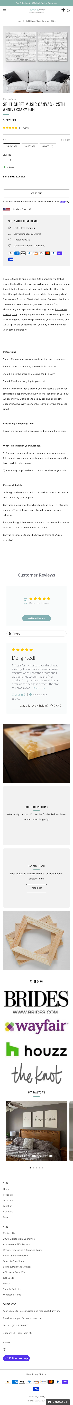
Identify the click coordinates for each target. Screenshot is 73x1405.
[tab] (30, 1167)
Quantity (7, 154)
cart (43, 381)
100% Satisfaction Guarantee (19, 1238)
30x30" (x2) (29, 146)
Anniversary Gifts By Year (16, 1244)
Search (6, 1283)
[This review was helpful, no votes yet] (51, 705)
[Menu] (4, 10)
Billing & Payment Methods (17, 1266)
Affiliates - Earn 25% (14, 1272)
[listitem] (36, 3)
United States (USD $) (34, 1374)
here (63, 431)
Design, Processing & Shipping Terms (22, 1250)
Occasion (8, 1200)
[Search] (68, 10)
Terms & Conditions (13, 1261)
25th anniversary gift (47, 279)
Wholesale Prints (12, 1294)
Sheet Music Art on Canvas (41, 299)
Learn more (36, 888)
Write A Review (36, 618)
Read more (39, 688)
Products (8, 1194)
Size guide (65, 140)
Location (7, 1206)
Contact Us (9, 1233)
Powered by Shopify (36, 1397)
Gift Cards (8, 1277)
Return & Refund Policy (15, 1255)
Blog (5, 1217)
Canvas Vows (10, 99)
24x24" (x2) (11, 146)
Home (6, 1189)
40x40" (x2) (47, 146)
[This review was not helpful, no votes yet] (57, 705)
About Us (8, 1211)
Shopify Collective (12, 1289)
